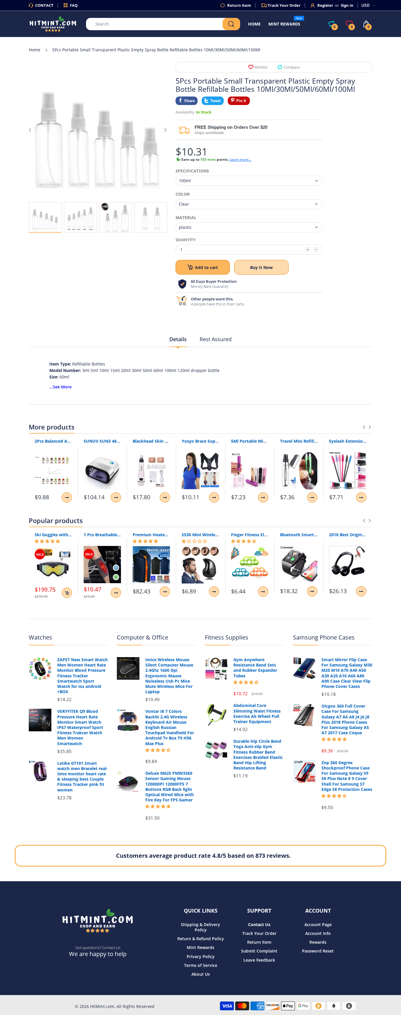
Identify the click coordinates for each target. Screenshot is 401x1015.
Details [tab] (178, 339)
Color (183, 194)
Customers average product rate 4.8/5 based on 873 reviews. (203, 856)
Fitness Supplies (226, 637)
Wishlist (261, 67)
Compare (292, 67)
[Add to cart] (67, 593)
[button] (47, 541)
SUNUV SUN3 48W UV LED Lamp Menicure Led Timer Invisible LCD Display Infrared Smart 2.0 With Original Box (102, 441)
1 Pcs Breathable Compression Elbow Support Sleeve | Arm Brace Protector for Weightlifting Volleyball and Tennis (102, 534)
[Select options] (67, 497)
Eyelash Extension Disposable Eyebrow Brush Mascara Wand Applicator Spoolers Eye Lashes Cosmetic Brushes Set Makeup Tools (347, 441)
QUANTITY (186, 239)
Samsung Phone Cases (324, 637)
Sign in (347, 5)
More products (52, 426)
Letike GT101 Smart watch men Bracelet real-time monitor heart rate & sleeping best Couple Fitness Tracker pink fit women (82, 777)
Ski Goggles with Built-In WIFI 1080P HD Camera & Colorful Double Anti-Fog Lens (53, 534)
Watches (40, 637)
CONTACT (44, 5)
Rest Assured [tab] (216, 339)
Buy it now (261, 267)
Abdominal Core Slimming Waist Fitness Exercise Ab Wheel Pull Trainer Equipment (257, 713)
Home (34, 50)
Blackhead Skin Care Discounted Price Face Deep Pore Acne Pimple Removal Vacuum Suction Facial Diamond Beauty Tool (151, 441)
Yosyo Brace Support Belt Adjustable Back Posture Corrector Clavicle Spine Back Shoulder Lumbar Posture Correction (200, 441)
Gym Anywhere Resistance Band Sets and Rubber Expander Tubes (255, 668)
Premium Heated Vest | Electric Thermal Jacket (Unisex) (151, 534)
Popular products (56, 520)
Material (186, 217)
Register (325, 5)
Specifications (192, 171)
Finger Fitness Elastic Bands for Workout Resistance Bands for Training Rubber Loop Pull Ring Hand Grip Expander (249, 534)
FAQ (73, 5)
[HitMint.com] (53, 23)
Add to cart (206, 267)
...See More (60, 387)
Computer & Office (142, 637)
